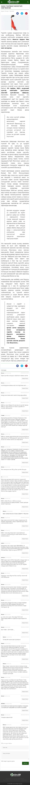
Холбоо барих (24, 780)
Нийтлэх (25, 763)
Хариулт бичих (25, 378)
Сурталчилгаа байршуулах (15, 780)
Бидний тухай (6, 780)
